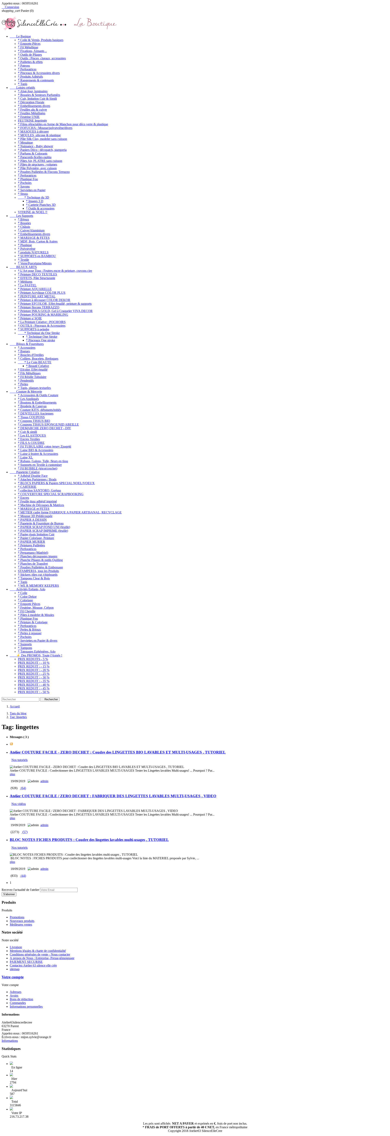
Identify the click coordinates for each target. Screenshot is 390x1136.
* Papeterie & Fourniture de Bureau (41, 523)
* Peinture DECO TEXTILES (37, 274)
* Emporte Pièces (29, 604)
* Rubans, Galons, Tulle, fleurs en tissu (43, 461)
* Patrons (24, 65)
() (23, 788)
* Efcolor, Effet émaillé (33, 369)
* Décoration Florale (31, 102)
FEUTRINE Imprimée (32, 120)
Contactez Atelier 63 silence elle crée (33, 965)
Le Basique (20, 36)
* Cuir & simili (27, 432)
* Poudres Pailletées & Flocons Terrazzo (44, 172)
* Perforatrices (27, 69)
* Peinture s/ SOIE (30, 318)
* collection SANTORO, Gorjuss (39, 490)
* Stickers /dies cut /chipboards (37, 574)
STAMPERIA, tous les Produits (38, 571)
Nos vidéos (18, 804)
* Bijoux (23, 219)
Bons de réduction (21, 999)
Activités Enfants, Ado (27, 589)
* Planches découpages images (37, 556)
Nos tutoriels (19, 760)
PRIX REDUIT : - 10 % (33, 662)
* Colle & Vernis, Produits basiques (40, 40)
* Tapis (22, 84)
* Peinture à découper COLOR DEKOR (44, 300)
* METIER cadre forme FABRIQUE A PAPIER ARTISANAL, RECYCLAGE (70, 512)
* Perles (23, 384)
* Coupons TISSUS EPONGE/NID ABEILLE (48, 424)
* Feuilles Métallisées (31, 113)
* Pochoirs (24, 183)
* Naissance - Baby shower (35, 146)
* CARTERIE (27, 486)
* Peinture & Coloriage (33, 622)
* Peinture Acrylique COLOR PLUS (41, 292)
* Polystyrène (26, 248)
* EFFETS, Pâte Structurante (36, 278)
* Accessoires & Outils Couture (38, 395)
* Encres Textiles (29, 439)
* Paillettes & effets (30, 62)
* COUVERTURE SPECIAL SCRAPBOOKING (50, 494)
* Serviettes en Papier (32, 190)
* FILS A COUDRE (31, 443)
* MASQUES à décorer (33, 131)
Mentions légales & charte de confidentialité (38, 950)
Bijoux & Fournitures (27, 344)
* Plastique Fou (28, 179)
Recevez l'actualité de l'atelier (20, 889)
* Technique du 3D (33, 197)
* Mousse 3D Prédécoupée (35, 516)
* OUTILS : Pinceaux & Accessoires (41, 325)
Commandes (18, 1003)
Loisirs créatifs (22, 87)
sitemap (15, 969)
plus (12, 774)
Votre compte (13, 977)
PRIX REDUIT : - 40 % (33, 684)
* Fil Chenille (26, 611)
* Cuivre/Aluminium (31, 230)
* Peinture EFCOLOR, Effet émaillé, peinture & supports (55, 303)
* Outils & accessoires (40, 208)
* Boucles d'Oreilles (31, 355)
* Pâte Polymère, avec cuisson (37, 168)
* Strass (23, 194)
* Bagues (24, 351)
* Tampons (25, 648)
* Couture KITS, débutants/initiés (39, 410)
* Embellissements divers (34, 106)
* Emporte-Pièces (29, 43)
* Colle (22, 593)
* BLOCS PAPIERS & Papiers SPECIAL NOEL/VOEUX (56, 483)
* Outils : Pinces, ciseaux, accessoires (42, 58)
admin (44, 781)
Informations (10, 1040)
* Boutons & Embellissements (37, 402)
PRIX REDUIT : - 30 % (33, 677)
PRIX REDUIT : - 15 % (33, 666)
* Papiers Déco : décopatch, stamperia (42, 150)
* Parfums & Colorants (32, 153)
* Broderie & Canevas (32, 406)
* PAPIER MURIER (31, 541)
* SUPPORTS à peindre (33, 329)
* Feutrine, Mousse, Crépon (36, 607)
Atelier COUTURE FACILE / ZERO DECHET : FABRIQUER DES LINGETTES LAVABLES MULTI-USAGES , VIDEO (113, 796)
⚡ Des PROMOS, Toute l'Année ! (36, 655)
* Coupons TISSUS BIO (34, 421)
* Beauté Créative (37, 366)
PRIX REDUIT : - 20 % (33, 670)
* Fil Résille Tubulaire (32, 377)
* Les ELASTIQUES (32, 435)
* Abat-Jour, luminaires (33, 91)
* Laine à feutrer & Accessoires (38, 453)
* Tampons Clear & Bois (34, 578)
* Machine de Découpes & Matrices (41, 505)
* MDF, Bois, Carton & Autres (37, 241)
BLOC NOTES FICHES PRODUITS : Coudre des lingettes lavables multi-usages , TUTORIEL (89, 840)
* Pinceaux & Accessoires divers (39, 73)
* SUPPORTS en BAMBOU (37, 256)
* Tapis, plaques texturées (34, 388)
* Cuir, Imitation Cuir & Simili (37, 98)
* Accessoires (26, 347)
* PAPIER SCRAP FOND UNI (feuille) (44, 527)
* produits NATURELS (33, 252)
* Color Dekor (27, 596)
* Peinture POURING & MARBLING (43, 314)
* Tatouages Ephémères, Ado (36, 651)
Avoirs (14, 995)
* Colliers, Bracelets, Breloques (38, 358)
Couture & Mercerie (26, 391)
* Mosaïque (25, 142)
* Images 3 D (34, 201)
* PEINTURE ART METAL (36, 296)
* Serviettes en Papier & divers (37, 640)
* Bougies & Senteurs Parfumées (39, 95)
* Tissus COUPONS (31, 417)
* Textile (23, 259)
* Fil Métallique (28, 47)
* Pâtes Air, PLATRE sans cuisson (40, 161)
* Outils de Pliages (30, 54)
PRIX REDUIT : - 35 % (33, 681)
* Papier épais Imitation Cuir (36, 534)
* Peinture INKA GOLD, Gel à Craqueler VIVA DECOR (55, 311)
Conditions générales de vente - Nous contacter (40, 954)
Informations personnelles (26, 1006)
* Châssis (24, 226)
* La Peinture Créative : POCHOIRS (42, 322)
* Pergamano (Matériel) (33, 552)
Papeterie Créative (25, 472)
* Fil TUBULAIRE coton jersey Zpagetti (44, 446)
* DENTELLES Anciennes (35, 413)
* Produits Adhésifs (30, 76)
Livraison (16, 947)
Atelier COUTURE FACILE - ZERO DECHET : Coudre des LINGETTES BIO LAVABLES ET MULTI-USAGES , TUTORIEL (118, 752)
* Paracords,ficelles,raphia (34, 157)
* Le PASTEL (27, 285)
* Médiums (25, 281)
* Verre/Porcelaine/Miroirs (35, 263)
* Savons (24, 186)
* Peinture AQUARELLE (35, 289)
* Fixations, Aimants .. (32, 51)
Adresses (15, 992)
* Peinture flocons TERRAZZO (38, 307)
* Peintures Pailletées (31, 545)
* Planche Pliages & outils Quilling (40, 560)
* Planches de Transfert (33, 563)
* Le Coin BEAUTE (34, 362)
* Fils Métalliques (29, 373)
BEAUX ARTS (23, 267)
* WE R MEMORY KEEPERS (38, 585)
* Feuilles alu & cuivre (32, 109)
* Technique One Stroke (41, 336)
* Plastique (25, 245)
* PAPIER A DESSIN (32, 519)
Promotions (17, 917)
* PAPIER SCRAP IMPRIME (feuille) (43, 530)
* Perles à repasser (29, 633)
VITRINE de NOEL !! (32, 212)
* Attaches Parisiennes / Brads (37, 479)
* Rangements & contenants (36, 80)
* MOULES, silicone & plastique (39, 135)
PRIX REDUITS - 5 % (33, 659)
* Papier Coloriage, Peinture (36, 538)
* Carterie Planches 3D (41, 204)
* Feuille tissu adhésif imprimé (37, 501)
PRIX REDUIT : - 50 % (33, 692)
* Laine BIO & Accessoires (35, 450)
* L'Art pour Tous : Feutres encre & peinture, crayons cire (55, 270)
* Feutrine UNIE (29, 117)
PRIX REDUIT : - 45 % (33, 688)
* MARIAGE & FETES (34, 237)
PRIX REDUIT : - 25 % (33, 673)
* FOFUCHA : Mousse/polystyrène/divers (45, 128)
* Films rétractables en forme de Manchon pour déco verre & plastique (63, 124)
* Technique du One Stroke (39, 333)
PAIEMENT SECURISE (26, 961)
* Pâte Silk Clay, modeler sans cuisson (42, 139)
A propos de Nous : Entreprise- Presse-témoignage (42, 958)
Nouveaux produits (22, 921)
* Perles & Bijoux (29, 629)
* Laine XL (25, 457)
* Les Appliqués (28, 399)
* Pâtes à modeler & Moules (36, 615)
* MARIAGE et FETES (33, 508)
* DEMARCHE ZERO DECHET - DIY (44, 428)
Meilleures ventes (21, 924)
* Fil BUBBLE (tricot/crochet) (37, 468)
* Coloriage (25, 600)
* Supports (25, 644)
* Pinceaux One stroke (40, 340)
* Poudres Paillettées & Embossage (40, 567)
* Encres (23, 497)
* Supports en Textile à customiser (40, 464)
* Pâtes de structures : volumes (37, 164)
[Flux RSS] (11, 744)
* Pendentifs (26, 380)
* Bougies (24, 223)
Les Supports (21, 215)
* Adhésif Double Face (33, 475)
